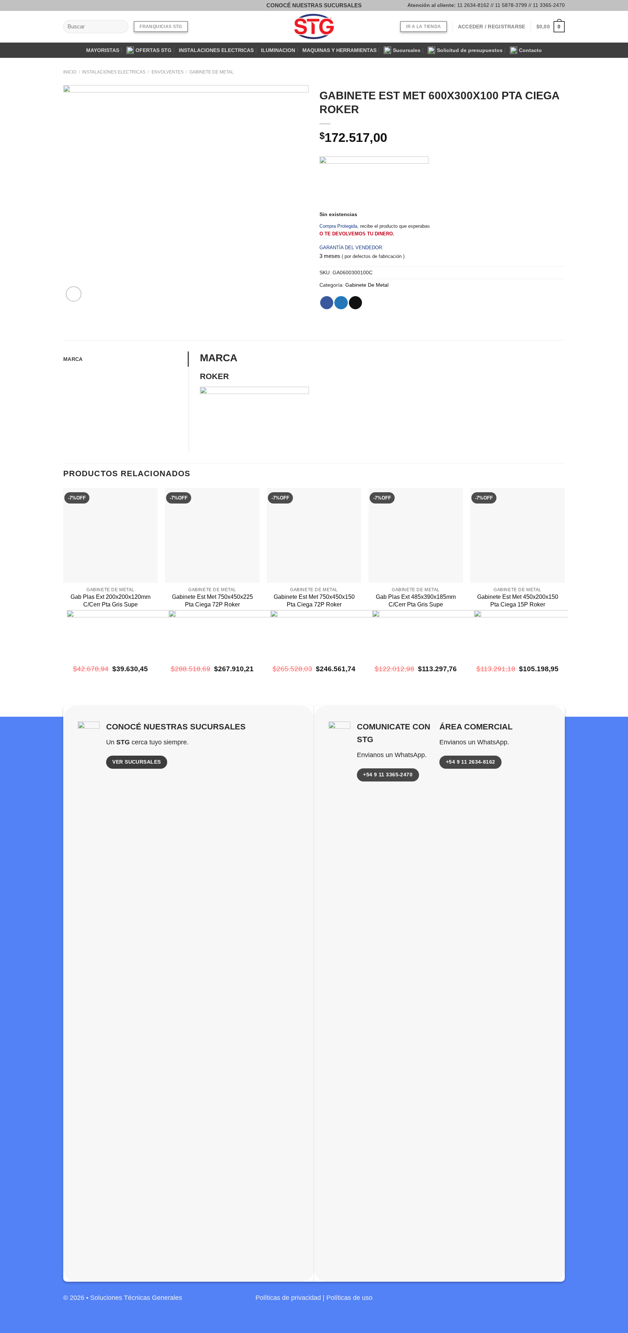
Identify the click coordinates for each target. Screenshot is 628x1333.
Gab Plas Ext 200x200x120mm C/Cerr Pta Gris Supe (110, 601)
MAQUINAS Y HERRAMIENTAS (339, 50)
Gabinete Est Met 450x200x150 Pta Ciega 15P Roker (517, 601)
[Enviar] (120, 26)
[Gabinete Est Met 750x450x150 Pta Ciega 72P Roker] (314, 535)
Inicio (69, 72)
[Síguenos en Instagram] (79, 5)
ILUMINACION (278, 50)
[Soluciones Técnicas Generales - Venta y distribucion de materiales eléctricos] (314, 26)
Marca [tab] (72, 359)
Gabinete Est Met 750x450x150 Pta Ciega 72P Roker (314, 601)
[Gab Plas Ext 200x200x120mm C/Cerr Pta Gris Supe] (110, 535)
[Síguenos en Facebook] (68, 5)
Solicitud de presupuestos (470, 50)
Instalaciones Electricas (113, 72)
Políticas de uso (349, 1297)
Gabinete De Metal (211, 72)
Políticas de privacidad (288, 1297)
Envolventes (168, 72)
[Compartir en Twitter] (340, 303)
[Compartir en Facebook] (326, 303)
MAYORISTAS (102, 50)
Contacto (530, 50)
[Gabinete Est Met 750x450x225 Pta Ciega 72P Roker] (212, 535)
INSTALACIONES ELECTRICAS (216, 50)
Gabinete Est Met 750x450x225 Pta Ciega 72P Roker (212, 601)
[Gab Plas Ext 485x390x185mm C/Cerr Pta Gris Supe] (416, 535)
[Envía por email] (355, 303)
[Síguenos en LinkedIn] (558, 1301)
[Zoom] (73, 294)
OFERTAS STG (154, 50)
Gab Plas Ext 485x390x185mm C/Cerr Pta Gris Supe (416, 601)
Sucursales (406, 50)
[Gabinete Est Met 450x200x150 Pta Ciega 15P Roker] (517, 535)
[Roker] (373, 183)
